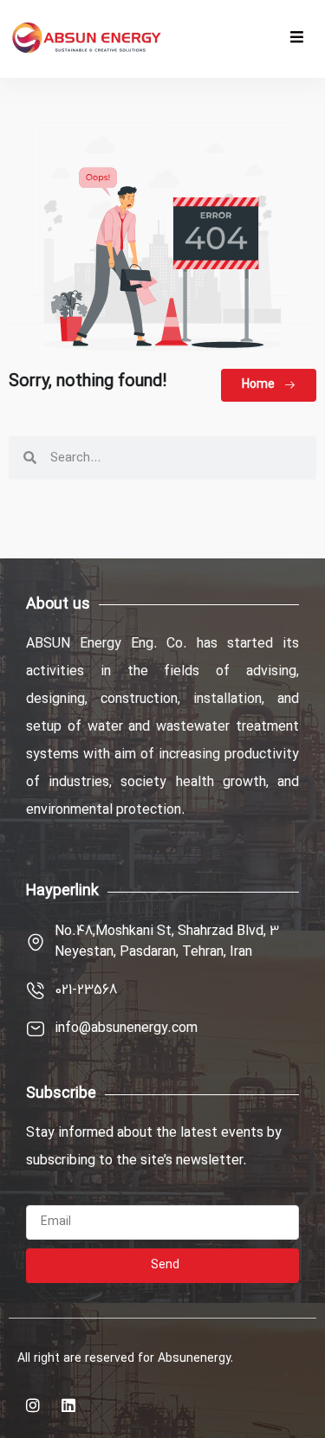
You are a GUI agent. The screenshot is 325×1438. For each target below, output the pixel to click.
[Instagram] (33, 1405)
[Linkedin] (68, 1405)
